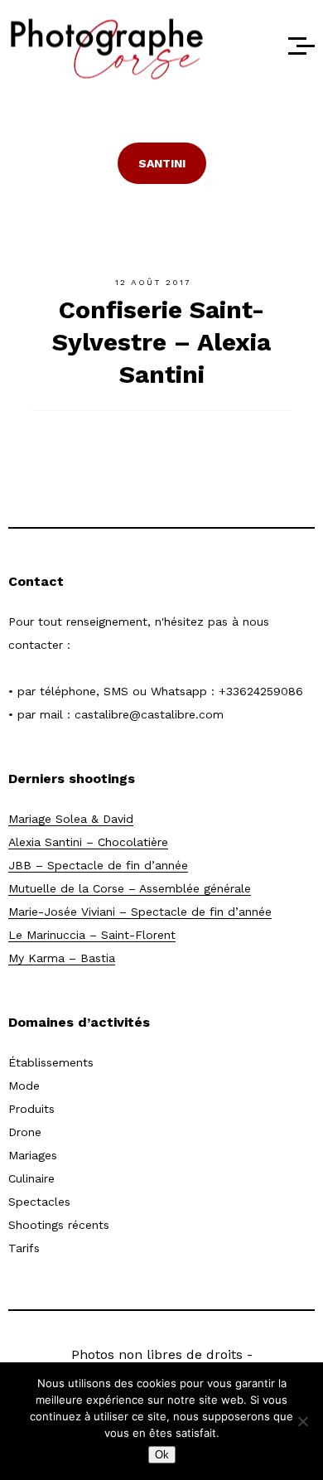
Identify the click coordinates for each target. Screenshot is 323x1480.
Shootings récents (58, 1224)
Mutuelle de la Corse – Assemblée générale (129, 888)
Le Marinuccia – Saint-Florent (92, 934)
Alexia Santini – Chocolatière (88, 842)
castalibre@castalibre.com (149, 714)
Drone (24, 1132)
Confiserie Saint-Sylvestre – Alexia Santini (161, 342)
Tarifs (24, 1248)
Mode (24, 1085)
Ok (162, 1455)
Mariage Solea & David (70, 818)
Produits (31, 1108)
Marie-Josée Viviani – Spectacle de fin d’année (140, 911)
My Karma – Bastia (61, 958)
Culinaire (31, 1178)
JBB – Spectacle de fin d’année (98, 865)
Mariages (32, 1155)
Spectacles (39, 1201)
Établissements (51, 1062)
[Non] (302, 1421)
